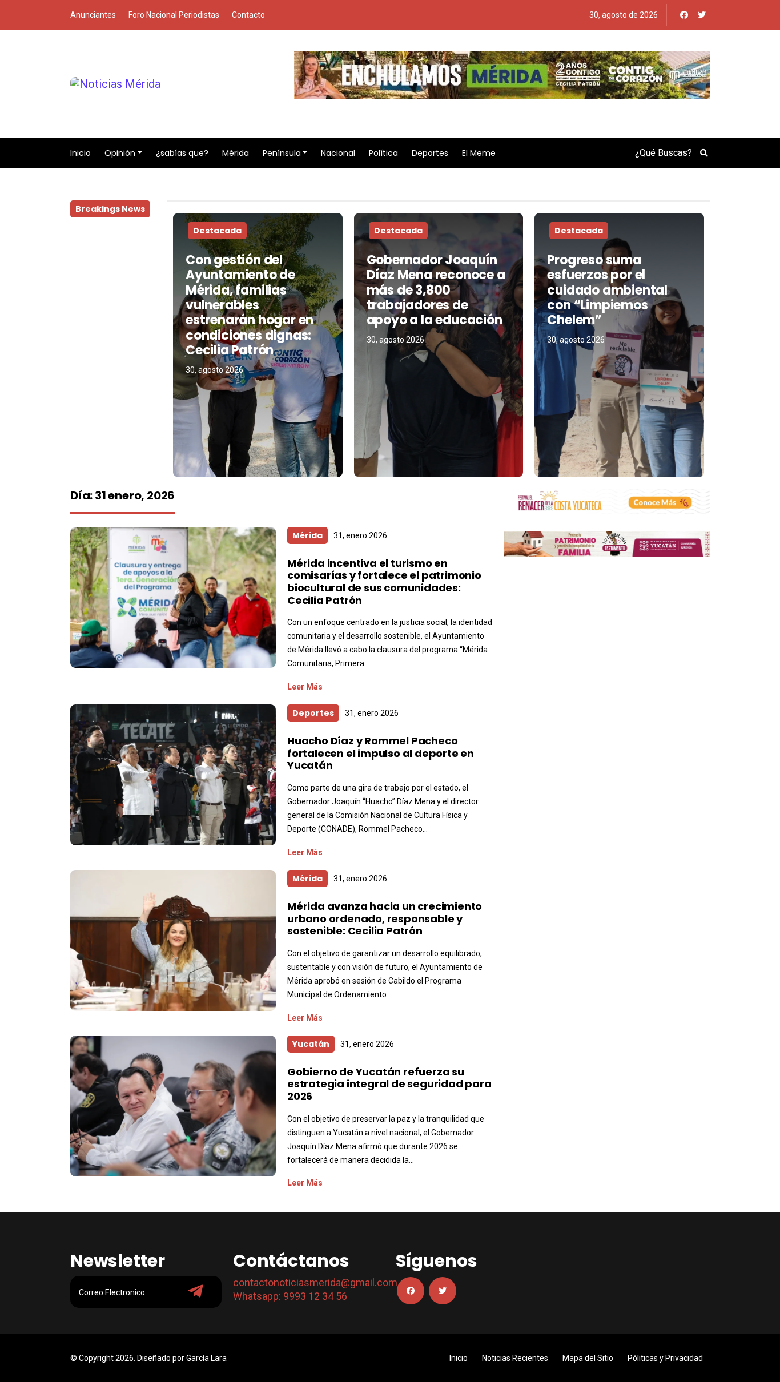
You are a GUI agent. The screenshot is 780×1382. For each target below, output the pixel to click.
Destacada (217, 230)
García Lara (206, 1358)
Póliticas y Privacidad (665, 1358)
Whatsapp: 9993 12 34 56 (290, 1296)
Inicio (80, 153)
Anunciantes (93, 14)
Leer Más (305, 686)
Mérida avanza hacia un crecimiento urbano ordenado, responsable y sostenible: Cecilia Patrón (384, 918)
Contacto (248, 14)
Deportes (430, 153)
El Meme (479, 153)
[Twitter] (702, 15)
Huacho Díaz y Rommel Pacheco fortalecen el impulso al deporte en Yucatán (380, 753)
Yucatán (310, 1044)
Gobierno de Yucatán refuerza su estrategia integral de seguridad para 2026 (389, 1084)
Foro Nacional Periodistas (173, 14)
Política (383, 153)
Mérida (235, 153)
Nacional (338, 153)
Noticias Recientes (515, 1358)
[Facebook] (684, 15)
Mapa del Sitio (587, 1358)
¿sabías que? (182, 153)
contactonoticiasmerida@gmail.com (315, 1282)
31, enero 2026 (360, 535)
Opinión (119, 153)
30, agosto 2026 (214, 369)
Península (282, 153)
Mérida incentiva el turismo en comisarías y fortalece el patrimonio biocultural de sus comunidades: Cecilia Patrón (384, 581)
